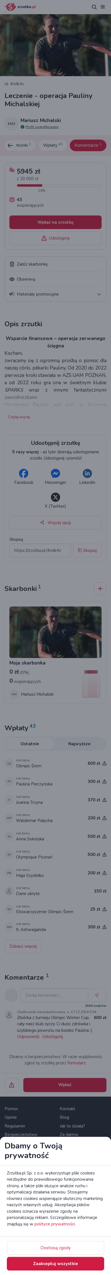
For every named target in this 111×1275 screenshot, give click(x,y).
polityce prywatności (54, 1224)
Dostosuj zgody (55, 1248)
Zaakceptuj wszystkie (55, 1264)
